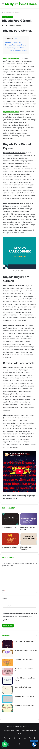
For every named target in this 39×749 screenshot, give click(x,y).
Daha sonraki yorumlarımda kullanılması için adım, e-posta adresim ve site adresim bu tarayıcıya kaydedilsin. (19, 617)
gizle (16, 39)
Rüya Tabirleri (15, 13)
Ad (3, 590)
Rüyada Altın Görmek (9, 527)
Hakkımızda (6, 730)
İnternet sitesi (6, 606)
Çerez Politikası (20, 730)
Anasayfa (6, 13)
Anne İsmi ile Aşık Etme (23, 687)
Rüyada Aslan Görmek (9, 547)
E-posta (5, 598)
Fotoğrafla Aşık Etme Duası (24, 696)
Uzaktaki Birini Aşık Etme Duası (26, 650)
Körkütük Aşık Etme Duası (24, 660)
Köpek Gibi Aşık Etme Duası (24, 705)
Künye (19, 733)
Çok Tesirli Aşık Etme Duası (24, 641)
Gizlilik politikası (31, 730)
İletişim (13, 730)
